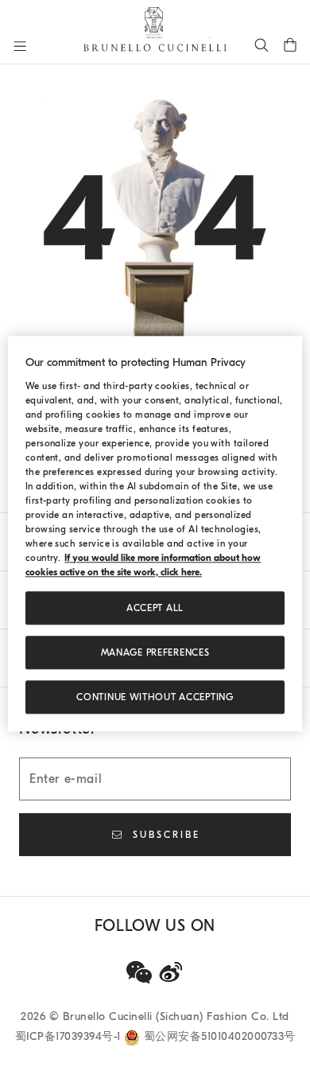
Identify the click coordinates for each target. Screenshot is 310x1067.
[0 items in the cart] (290, 45)
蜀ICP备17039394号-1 (70, 1036)
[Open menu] (20, 46)
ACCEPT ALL (155, 607)
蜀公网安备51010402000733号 (220, 1036)
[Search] (261, 45)
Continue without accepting (154, 697)
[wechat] (139, 972)
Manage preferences (155, 652)
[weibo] (171, 972)
